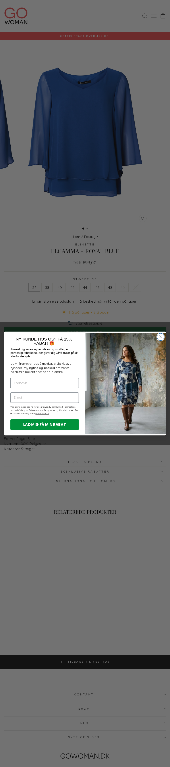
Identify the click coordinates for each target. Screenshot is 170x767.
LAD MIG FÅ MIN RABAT (44, 424)
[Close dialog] (160, 337)
